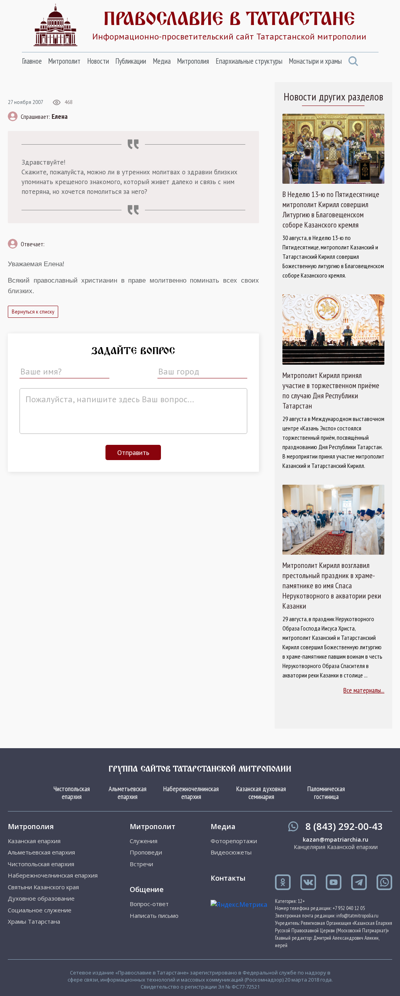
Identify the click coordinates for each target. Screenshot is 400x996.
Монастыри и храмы (315, 61)
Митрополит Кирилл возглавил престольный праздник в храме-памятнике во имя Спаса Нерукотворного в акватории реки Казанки (331, 585)
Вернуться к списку (33, 311)
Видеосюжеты (231, 852)
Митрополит (64, 61)
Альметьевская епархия (127, 792)
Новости (98, 61)
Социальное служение (39, 910)
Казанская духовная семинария (261, 792)
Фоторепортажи (234, 841)
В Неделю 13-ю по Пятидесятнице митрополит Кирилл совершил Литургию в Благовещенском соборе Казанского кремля (330, 209)
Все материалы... (363, 690)
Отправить (133, 452)
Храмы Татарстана (34, 921)
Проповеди (146, 852)
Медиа (162, 61)
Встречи (141, 864)
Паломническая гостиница (326, 792)
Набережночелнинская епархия (191, 792)
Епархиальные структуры (249, 61)
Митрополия (193, 61)
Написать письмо (154, 915)
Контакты (228, 878)
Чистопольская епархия (72, 792)
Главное (32, 61)
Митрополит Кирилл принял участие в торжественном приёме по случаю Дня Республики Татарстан (330, 390)
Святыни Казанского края (43, 887)
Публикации (130, 61)
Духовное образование (41, 898)
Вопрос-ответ (149, 904)
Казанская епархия (34, 841)
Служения (143, 841)
